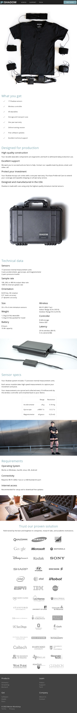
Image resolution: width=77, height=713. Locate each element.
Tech (41, 687)
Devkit (4, 699)
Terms (4, 709)
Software (5, 697)
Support (42, 685)
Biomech (5, 687)
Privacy (12, 709)
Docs (3, 701)
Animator (5, 683)
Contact (42, 699)
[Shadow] (8, 2)
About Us (42, 697)
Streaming (5, 685)
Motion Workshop (14, 707)
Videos (41, 683)
